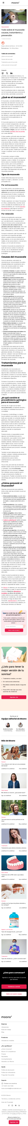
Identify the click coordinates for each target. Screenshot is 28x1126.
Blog (2, 1032)
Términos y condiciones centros (10, 1099)
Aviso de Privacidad (7, 1102)
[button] (3, 3)
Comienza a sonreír (14, 986)
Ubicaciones (5, 1027)
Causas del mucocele (6, 59)
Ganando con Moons (7, 1061)
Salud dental (5, 27)
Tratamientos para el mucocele (9, 62)
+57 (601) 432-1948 (7, 1086)
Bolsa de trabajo (6, 1029)
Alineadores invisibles (7, 1040)
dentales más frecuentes (17, 131)
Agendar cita (14, 697)
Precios (3, 1054)
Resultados (4, 1056)
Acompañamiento (6, 1059)
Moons (5, 587)
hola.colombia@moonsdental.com (11, 1088)
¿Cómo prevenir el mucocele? (9, 65)
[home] (16, 3)
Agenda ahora (12, 600)
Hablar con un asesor (14, 1008)
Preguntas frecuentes (7, 1075)
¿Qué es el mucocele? (7, 56)
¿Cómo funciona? (6, 1049)
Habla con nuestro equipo (14, 994)
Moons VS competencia (8, 1051)
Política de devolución (7, 1070)
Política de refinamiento (8, 1072)
